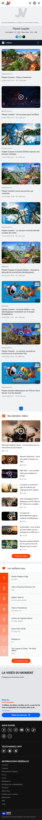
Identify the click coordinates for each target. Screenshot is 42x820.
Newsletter (6, 797)
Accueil (4, 22)
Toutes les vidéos (21, 556)
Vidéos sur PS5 (22, 22)
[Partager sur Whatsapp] (20, 36)
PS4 (31, 32)
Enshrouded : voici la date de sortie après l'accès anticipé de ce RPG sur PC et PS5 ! (30, 530)
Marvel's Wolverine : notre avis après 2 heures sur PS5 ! (30, 459)
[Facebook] (4, 729)
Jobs (4, 804)
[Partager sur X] (23, 36)
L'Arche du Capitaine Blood (21, 618)
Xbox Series (25, 32)
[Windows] (16, 750)
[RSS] (28, 729)
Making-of (20, 269)
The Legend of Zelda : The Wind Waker (23, 650)
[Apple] (10, 750)
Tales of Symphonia (19, 608)
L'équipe (5, 768)
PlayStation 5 (12, 22)
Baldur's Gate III (17, 597)
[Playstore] (4, 750)
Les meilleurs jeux (21, 661)
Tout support (9, 32)
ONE (35, 32)
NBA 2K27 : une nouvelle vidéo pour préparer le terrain (29, 473)
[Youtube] (22, 729)
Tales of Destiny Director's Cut (23, 587)
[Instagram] (16, 729)
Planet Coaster (33, 22)
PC (15, 32)
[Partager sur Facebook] (17, 36)
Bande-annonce (16, 75)
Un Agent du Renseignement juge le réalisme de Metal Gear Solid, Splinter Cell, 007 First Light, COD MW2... (29, 516)
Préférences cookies (10, 794)
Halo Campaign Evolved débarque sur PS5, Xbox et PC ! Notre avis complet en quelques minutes (30, 501)
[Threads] (4, 736)
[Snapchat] (10, 736)
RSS (3, 801)
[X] (10, 729)
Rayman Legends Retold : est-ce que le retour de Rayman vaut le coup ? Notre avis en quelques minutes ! (29, 544)
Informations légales (10, 771)
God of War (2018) (18, 629)
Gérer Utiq (6, 791)
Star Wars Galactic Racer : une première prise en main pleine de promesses (20, 446)
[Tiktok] (34, 729)
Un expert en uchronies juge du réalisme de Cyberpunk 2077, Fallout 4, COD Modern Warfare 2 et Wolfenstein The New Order (30, 487)
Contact (5, 765)
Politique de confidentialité (12, 784)
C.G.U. (4, 775)
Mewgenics (15, 639)
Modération (6, 781)
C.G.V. (4, 778)
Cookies (5, 788)
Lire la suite (6, 710)
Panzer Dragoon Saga (19, 576)
